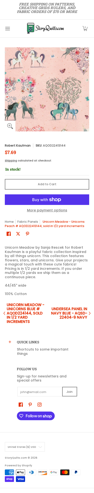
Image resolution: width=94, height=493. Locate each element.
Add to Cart (47, 184)
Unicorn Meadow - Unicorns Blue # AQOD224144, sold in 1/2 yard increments (25, 313)
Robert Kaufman (18, 145)
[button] (85, 28)
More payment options (47, 210)
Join (70, 392)
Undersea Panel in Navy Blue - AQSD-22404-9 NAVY (69, 313)
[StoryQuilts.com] (45, 28)
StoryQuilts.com (16, 458)
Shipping (11, 160)
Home (9, 222)
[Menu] (7, 28)
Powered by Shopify (18, 465)
